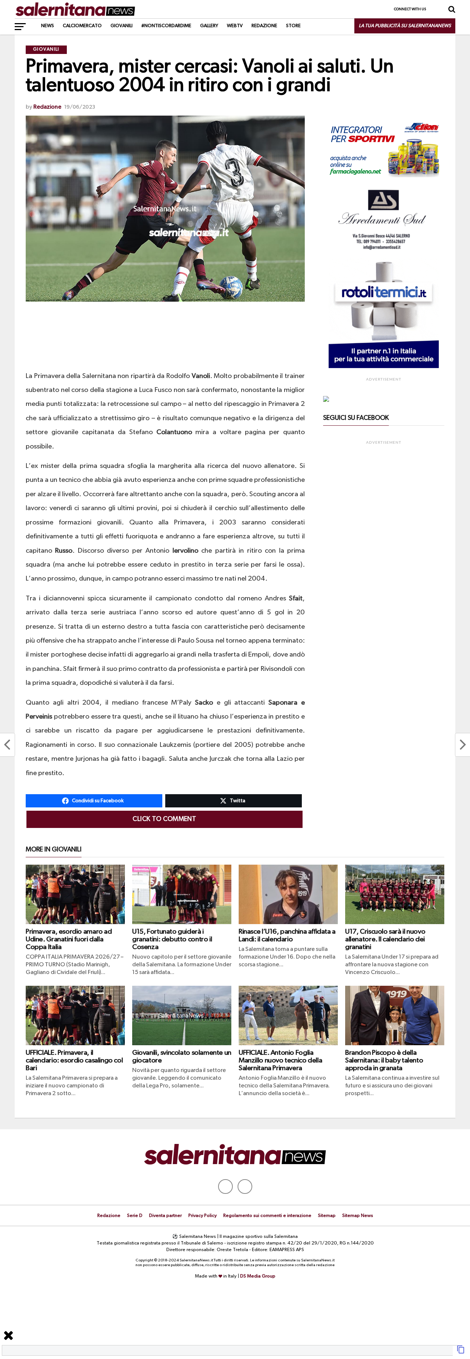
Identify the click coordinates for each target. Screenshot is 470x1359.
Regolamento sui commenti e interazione (267, 1215)
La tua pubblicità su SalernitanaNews (405, 25)
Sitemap (327, 1215)
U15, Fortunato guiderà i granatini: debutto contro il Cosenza (172, 939)
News (47, 25)
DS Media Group (257, 1276)
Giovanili (122, 25)
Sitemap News (357, 1215)
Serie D (134, 1215)
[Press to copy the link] (461, 1352)
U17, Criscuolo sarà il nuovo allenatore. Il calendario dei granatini (385, 939)
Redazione (264, 25)
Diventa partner (165, 1215)
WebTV (235, 25)
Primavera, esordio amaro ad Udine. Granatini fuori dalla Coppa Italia (69, 939)
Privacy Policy (202, 1215)
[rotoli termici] (384, 367)
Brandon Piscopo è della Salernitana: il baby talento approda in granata (384, 1060)
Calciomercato (82, 25)
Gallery (209, 25)
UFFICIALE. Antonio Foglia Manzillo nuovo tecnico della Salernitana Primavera (280, 1060)
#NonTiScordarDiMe (166, 25)
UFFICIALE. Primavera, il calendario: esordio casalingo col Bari (74, 1060)
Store (293, 25)
